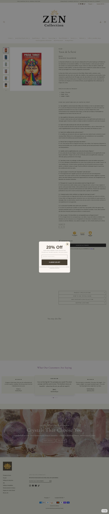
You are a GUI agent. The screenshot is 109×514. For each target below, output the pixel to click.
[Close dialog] (67, 244)
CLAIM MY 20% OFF (54, 262)
